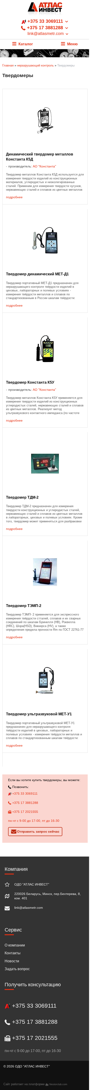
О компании (15, 945)
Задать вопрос (17, 969)
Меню (72, 44)
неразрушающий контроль (35, 65)
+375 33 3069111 (24, 793)
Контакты (13, 953)
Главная (8, 65)
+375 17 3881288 (24, 803)
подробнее (14, 197)
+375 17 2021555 (24, 812)
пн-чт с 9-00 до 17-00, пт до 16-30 (33, 821)
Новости (12, 961)
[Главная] (45, 10)
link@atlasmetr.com (28, 907)
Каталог (25, 44)
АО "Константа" (44, 166)
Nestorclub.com (58, 1084)
